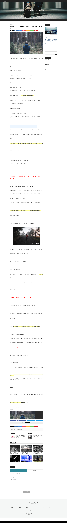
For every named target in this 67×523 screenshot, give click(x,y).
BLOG (34, 507)
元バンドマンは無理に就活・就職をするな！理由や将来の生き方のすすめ (26, 463)
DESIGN (27, 507)
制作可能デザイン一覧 (29, 513)
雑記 (11, 24)
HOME (12, 507)
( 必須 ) (12, 477)
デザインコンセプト (28, 509)
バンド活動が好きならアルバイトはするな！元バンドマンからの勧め (38, 463)
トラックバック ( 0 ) (34, 470)
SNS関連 (46, 61)
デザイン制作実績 (47, 64)
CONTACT (50, 507)
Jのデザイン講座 (47, 59)
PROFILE (20, 507)
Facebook (33, 518)
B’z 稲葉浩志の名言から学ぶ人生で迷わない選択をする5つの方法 (37, 453)
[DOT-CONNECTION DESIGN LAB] (33, 504)
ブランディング (47, 67)
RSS (34, 518)
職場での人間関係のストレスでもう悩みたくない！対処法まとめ (26, 453)
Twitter (32, 518)
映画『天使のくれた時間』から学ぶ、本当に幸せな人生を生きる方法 (15, 453)
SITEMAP (42, 507)
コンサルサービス (28, 510)
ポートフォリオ (28, 514)
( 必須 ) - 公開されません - (15, 479)
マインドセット (17, 429)
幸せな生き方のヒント (22, 429)
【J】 (46, 37)
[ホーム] (10, 19)
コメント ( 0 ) (18, 470)
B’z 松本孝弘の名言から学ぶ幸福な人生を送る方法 (15, 463)
